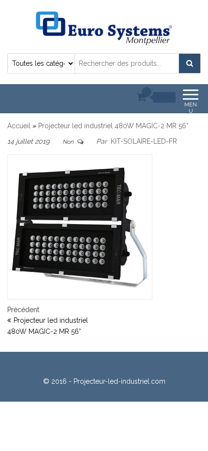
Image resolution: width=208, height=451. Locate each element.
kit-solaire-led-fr (144, 141)
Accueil (18, 126)
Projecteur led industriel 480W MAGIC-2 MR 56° (113, 126)
